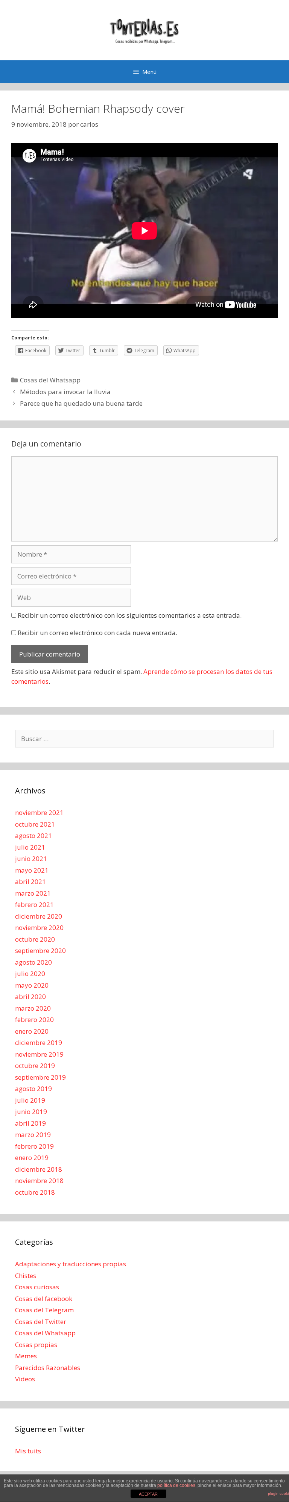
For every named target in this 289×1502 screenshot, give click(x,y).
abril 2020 (30, 996)
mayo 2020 (32, 985)
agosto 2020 (33, 962)
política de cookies (176, 1485)
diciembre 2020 (38, 916)
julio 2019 (30, 1100)
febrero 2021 (34, 904)
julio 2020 (30, 973)
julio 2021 (30, 847)
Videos (25, 1379)
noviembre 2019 (39, 1054)
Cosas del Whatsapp (50, 380)
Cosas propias (36, 1344)
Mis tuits (28, 1451)
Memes (26, 1356)
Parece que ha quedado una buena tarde (81, 403)
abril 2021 (30, 881)
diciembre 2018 (38, 1169)
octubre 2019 (35, 1065)
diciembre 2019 (38, 1042)
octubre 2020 (35, 939)
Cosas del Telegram (44, 1310)
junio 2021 (31, 858)
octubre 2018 (35, 1192)
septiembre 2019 (40, 1077)
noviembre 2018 (39, 1180)
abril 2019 (30, 1123)
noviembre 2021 (39, 812)
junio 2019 (31, 1111)
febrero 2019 (34, 1146)
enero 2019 (32, 1157)
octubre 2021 (35, 824)
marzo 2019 (33, 1134)
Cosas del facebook (43, 1298)
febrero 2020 (34, 1019)
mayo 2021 (32, 870)
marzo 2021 (33, 893)
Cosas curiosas (37, 1287)
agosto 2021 (33, 835)
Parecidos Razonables (47, 1367)
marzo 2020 (33, 1008)
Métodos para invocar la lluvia (65, 391)
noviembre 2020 (39, 927)
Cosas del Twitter (40, 1321)
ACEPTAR (148, 1494)
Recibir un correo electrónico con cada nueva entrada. (97, 632)
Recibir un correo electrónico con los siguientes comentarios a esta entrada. (130, 615)
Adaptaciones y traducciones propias (70, 1264)
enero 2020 (32, 1031)
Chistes (25, 1275)
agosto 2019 (33, 1088)
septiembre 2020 (40, 950)
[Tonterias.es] (144, 29)
